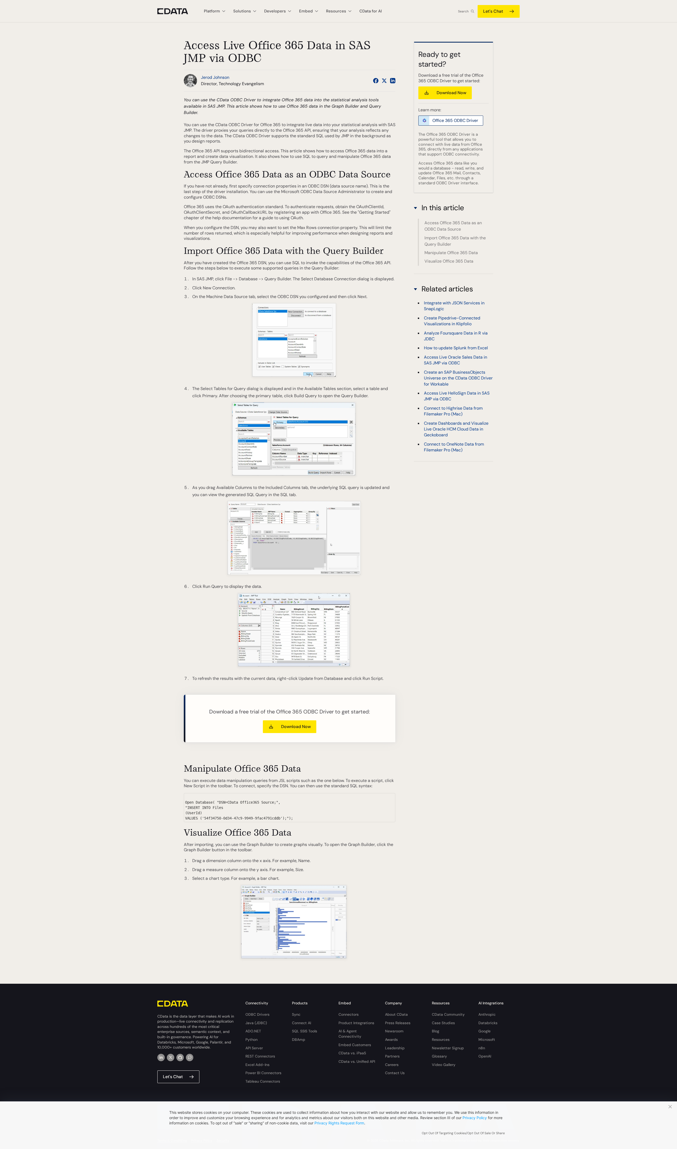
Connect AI (301, 1022)
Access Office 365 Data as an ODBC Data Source (453, 226)
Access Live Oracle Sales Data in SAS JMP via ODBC (455, 359)
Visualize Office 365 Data (448, 261)
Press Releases (397, 1022)
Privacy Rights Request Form (339, 1123)
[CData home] (176, 11)
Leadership (395, 1048)
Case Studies (443, 1022)
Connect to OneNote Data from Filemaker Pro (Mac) (454, 446)
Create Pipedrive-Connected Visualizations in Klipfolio (452, 320)
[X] (170, 1057)
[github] (180, 1057)
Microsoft (486, 1039)
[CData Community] (189, 1057)
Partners (392, 1056)
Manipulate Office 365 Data (451, 252)
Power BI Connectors (263, 1072)
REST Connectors (260, 1056)
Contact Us (395, 1072)
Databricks (487, 1022)
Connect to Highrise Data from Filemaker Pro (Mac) (453, 410)
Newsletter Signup (448, 1048)
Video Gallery (443, 1064)
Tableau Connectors (262, 1081)
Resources (441, 1039)
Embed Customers (354, 1044)
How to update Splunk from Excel (456, 348)
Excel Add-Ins (257, 1064)
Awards (391, 1039)
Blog (435, 1031)
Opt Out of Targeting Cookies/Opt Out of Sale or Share (463, 1133)
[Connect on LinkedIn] (392, 80)
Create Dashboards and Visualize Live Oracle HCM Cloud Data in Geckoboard (456, 429)
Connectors (348, 1014)
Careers (392, 1064)
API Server (254, 1048)
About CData (396, 1014)
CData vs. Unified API (356, 1061)
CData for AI (370, 11)
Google (484, 1031)
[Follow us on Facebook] (375, 80)
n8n (481, 1048)
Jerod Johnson (215, 77)
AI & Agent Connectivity (349, 1034)
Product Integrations (356, 1022)
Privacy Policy (475, 1117)
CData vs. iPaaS (352, 1053)
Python (251, 1039)
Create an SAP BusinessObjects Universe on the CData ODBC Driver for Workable (458, 378)
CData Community (448, 1014)
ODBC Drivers (257, 1014)
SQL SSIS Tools (304, 1031)
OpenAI (484, 1056)
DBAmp (298, 1039)
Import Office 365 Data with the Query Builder (455, 241)
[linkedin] (161, 1057)
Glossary (439, 1056)
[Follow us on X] (384, 80)
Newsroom (394, 1031)
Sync (296, 1014)
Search (463, 11)
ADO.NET (253, 1031)
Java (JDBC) (256, 1022)
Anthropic (487, 1014)
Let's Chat (493, 11)
